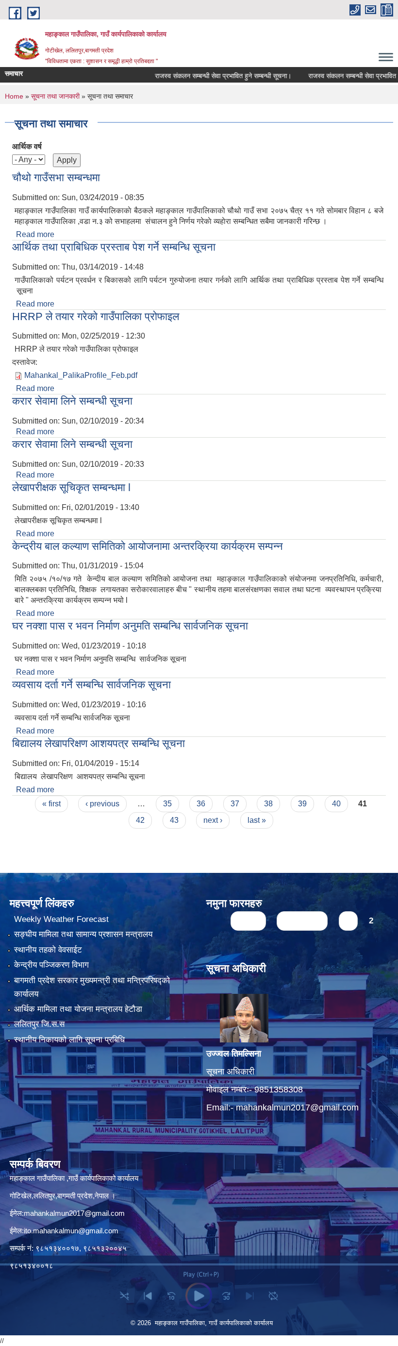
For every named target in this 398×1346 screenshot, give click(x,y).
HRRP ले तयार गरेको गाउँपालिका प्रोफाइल (95, 316)
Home (14, 96)
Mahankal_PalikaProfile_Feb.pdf (80, 375)
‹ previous (102, 804)
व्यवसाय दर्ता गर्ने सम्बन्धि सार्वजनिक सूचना (91, 685)
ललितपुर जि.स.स (39, 1024)
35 (167, 804)
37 (235, 804)
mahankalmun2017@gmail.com (297, 1107)
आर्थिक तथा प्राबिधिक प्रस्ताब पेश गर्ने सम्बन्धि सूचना (114, 247)
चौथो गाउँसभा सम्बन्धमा (56, 177)
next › (212, 820)
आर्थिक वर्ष (27, 146)
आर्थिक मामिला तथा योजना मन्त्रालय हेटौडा (78, 1009)
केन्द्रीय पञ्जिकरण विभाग (51, 965)
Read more (35, 234)
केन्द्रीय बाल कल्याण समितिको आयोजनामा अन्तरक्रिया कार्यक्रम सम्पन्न (147, 546)
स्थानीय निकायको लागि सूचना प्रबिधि (69, 1039)
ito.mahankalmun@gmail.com (71, 1231)
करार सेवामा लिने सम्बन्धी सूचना (72, 401)
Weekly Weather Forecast (61, 919)
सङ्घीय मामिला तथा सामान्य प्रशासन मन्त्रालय (83, 934)
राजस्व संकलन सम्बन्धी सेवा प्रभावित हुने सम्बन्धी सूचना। (203, 76)
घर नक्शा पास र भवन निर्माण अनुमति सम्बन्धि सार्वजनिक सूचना (130, 626)
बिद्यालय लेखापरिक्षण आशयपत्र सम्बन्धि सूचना (98, 743)
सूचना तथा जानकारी (55, 96)
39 (302, 804)
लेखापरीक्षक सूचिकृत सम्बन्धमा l (71, 487)
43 (174, 820)
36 (201, 804)
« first (51, 804)
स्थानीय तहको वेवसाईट (48, 949)
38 (268, 804)
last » (257, 820)
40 (336, 804)
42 (140, 820)
